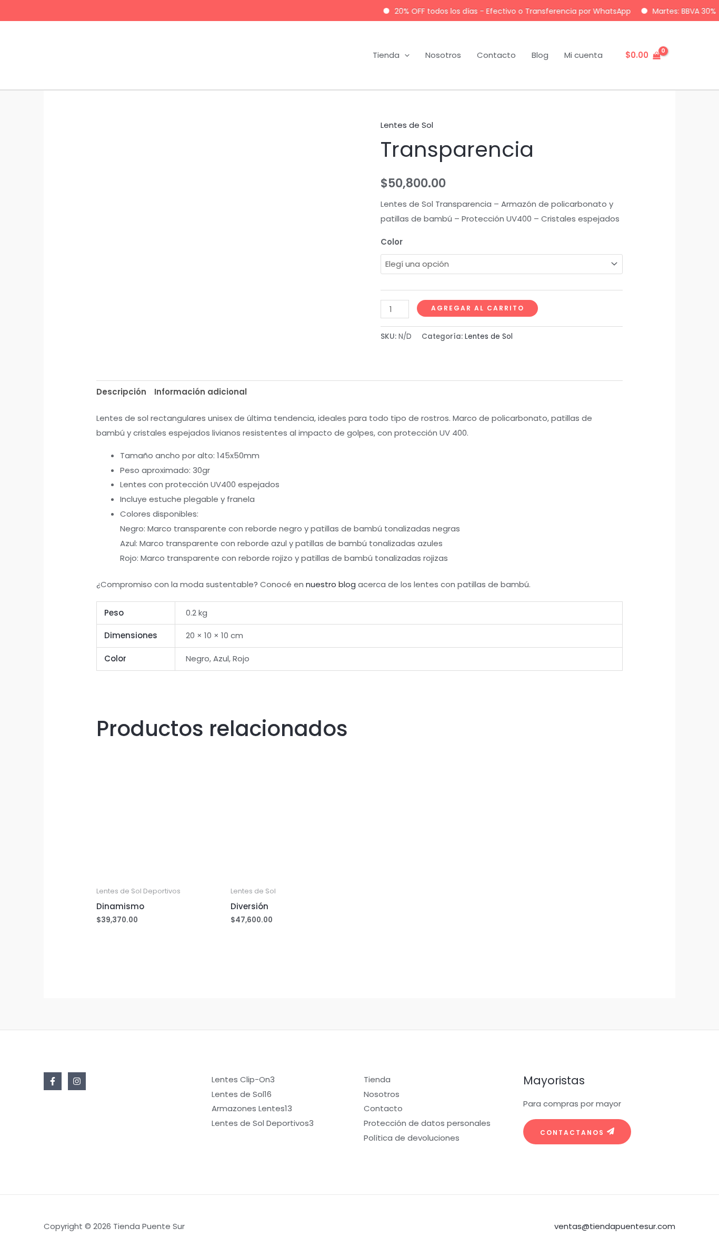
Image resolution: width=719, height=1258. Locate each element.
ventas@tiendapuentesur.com (614, 1226)
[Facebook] (53, 1081)
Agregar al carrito (477, 308)
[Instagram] (77, 1081)
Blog (540, 55)
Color (392, 241)
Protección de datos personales (427, 1123)
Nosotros (443, 55)
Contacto (496, 55)
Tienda (386, 55)
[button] (405, 55)
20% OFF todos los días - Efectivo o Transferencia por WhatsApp (499, 11)
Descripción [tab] (121, 391)
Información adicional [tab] (200, 391)
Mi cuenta (583, 55)
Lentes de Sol (407, 124)
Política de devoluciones (412, 1137)
